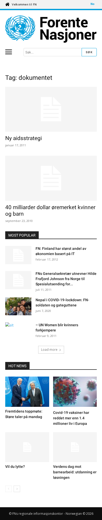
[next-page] (17, 489)
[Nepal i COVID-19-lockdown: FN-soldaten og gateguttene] (18, 307)
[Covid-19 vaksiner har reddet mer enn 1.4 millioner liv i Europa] (75, 392)
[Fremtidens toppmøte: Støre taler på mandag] (27, 392)
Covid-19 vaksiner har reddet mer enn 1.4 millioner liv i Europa (71, 418)
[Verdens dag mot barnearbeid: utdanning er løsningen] (75, 447)
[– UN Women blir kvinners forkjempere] (18, 331)
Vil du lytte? (15, 466)
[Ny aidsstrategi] (51, 109)
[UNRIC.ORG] (51, 29)
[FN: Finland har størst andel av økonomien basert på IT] (18, 255)
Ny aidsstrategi (23, 138)
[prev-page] (8, 489)
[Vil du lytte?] (27, 447)
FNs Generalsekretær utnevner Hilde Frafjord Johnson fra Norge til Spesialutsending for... (66, 278)
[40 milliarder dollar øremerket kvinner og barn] (51, 178)
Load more (49, 349)
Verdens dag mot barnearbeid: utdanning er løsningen (75, 472)
